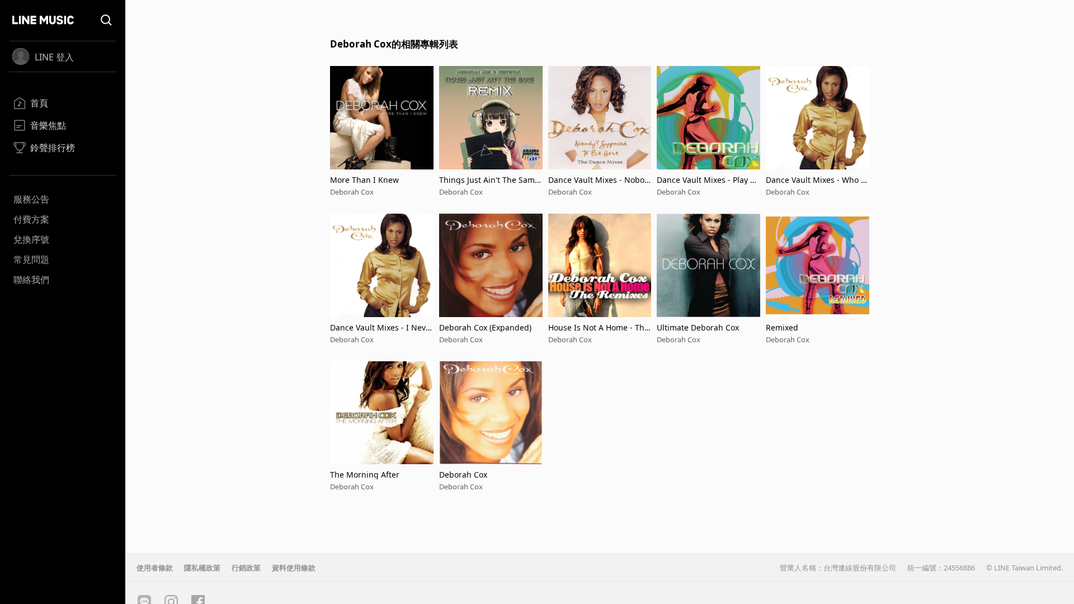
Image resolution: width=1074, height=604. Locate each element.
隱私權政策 (202, 567)
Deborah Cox (352, 192)
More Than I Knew (364, 180)
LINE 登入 (54, 57)
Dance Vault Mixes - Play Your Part (708, 180)
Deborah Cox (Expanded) (485, 327)
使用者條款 (154, 567)
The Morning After (364, 474)
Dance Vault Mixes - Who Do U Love (816, 180)
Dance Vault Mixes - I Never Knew (380, 327)
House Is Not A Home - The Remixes (598, 327)
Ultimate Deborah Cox (698, 327)
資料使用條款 (293, 567)
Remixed (782, 327)
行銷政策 (246, 567)
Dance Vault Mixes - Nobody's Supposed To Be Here (598, 180)
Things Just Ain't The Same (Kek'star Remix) (489, 180)
